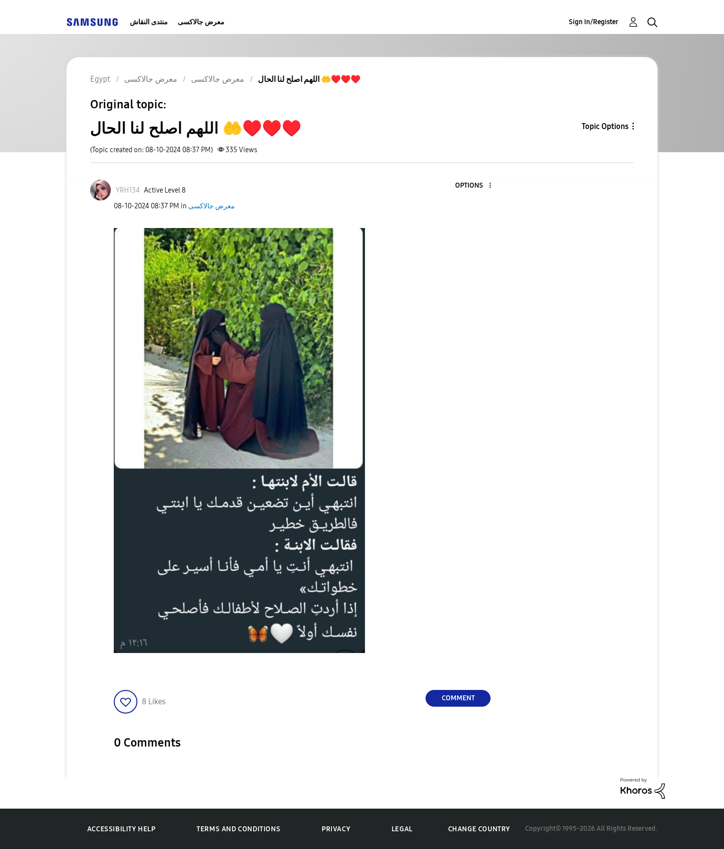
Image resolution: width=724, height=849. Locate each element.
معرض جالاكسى (201, 22)
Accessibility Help (121, 829)
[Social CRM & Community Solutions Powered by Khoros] (643, 787)
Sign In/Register (594, 22)
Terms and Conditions (238, 829)
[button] (474, 186)
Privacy (336, 829)
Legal (402, 829)
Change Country (479, 829)
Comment (458, 698)
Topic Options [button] (605, 126)
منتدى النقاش (149, 22)
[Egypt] (92, 22)
